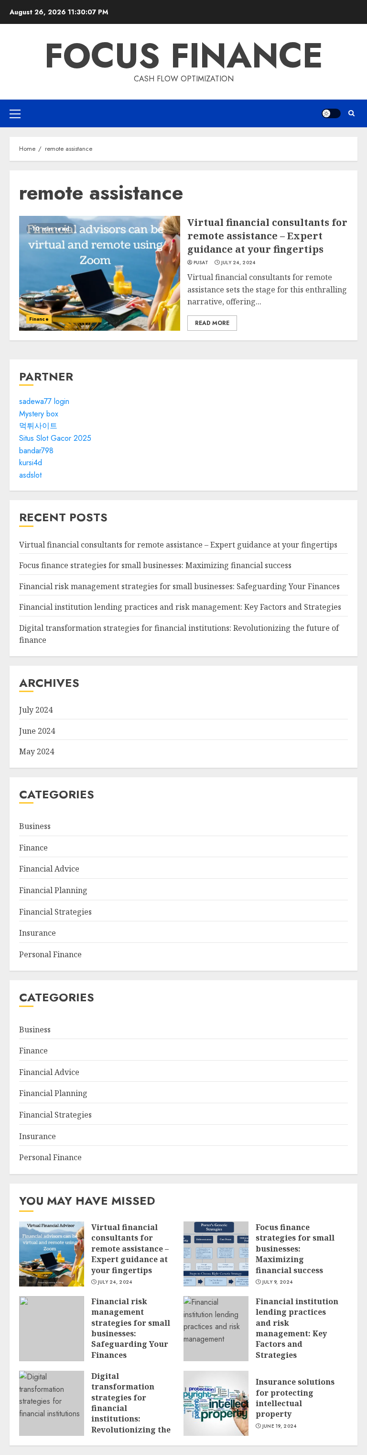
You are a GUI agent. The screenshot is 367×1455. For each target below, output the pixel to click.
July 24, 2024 (238, 262)
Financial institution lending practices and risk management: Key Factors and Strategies (180, 607)
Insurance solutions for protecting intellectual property (216, 1403)
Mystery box (38, 413)
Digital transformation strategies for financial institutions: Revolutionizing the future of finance (51, 1403)
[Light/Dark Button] (331, 113)
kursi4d (30, 462)
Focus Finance (183, 55)
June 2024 (37, 731)
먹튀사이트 (38, 425)
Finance (39, 319)
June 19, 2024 (279, 1426)
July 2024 (36, 710)
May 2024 (36, 751)
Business (35, 826)
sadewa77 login (44, 401)
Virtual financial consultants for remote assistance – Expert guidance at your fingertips (99, 273)
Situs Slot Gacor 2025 (55, 438)
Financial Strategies (55, 912)
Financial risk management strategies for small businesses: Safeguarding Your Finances (179, 586)
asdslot (30, 475)
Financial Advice (49, 868)
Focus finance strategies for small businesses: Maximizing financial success (155, 565)
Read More (212, 323)
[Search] (351, 113)
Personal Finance (50, 954)
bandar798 (36, 450)
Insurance (37, 933)
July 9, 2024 (277, 1282)
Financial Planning (53, 890)
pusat (201, 262)
